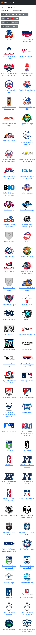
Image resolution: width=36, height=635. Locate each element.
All (3, 14)
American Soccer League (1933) (27, 108)
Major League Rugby (9, 398)
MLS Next (27, 319)
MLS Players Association (27, 334)
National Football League (27, 498)
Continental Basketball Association (9, 226)
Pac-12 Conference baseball (9, 613)
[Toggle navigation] (32, 2)
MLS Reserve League (9, 349)
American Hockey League (27, 90)
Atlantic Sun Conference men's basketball (27, 160)
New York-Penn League (27, 549)
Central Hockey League (27, 210)
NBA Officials (9, 465)
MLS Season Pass (27, 349)
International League (9, 305)
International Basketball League (27, 289)
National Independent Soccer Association (27, 516)
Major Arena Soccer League (9, 365)
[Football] (13, 14)
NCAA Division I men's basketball (27, 466)
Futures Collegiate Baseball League (27, 272)
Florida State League (27, 256)
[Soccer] (20, 14)
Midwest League (27, 412)
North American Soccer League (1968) (9, 567)
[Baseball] (6, 14)
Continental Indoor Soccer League (27, 226)
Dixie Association (9, 241)
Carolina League (9, 210)
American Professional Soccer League (9, 108)
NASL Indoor (9, 450)
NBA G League (27, 450)
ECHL (27, 241)
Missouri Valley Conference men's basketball (27, 433)
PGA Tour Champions (27, 597)
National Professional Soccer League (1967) (9, 550)
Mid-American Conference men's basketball (9, 414)
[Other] (26, 14)
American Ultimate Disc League (9, 125)
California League (27, 193)
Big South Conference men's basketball (27, 177)
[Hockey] (16, 14)
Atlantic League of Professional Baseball (9, 160)
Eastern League (9, 256)
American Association (27, 56)
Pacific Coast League (9, 629)
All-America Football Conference (27, 40)
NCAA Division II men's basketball (27, 483)
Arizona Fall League (9, 140)
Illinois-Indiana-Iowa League (9, 289)
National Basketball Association (9, 499)
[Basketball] (9, 14)
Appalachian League (27, 124)
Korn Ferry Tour (27, 305)
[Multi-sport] (23, 14)
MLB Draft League (9, 319)
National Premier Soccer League (27, 533)
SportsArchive (8, 2)
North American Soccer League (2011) (27, 567)
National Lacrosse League (9, 533)
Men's (8, 22)
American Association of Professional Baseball (9, 74)
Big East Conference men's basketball (9, 177)
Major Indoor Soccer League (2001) (9, 382)
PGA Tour (9, 597)
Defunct (14, 26)
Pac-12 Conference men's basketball (27, 613)
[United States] (7, 18)
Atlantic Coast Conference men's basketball (27, 142)
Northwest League (27, 583)
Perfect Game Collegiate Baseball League (27, 630)
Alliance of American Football (9, 57)
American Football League (9, 91)
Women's (15, 22)
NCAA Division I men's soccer (9, 483)
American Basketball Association (27, 74)
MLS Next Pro (9, 334)
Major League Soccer (27, 398)
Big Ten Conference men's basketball (9, 194)
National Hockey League (9, 515)
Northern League (9, 583)
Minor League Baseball (9, 431)
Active (7, 26)
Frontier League (9, 271)
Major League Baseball (27, 381)
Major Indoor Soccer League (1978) (27, 365)
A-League (9, 39)
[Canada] (12, 18)
